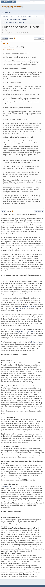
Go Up (4, 211)
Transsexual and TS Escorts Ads (11, 486)
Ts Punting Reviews (12, 6)
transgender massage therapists (25, 331)
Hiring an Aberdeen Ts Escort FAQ (13, 47)
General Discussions (30, 306)
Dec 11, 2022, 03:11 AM (9, 49)
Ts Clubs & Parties (36, 342)
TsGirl (5, 44)
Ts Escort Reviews (20, 308)
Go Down (5, 38)
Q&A (20, 302)
